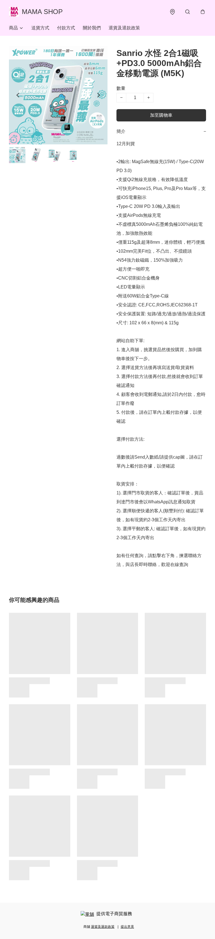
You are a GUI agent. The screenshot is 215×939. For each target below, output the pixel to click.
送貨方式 (40, 27)
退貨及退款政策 (124, 27)
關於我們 (92, 27)
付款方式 (66, 27)
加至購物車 (161, 115)
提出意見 (127, 927)
